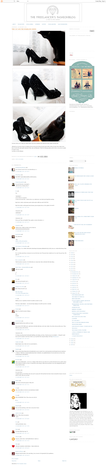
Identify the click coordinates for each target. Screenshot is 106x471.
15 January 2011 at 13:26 (22, 426)
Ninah (16, 429)
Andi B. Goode (18, 413)
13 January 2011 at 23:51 (22, 263)
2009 (72, 340)
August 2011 (74, 279)
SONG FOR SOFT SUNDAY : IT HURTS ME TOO (82, 326)
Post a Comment (15, 458)
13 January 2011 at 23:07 (22, 214)
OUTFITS (44, 24)
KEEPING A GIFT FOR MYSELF (78, 311)
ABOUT (14, 24)
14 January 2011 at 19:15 (22, 392)
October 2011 (75, 275)
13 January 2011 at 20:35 (22, 171)
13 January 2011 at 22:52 (22, 187)
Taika (16, 444)
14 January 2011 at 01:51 (22, 283)
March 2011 (74, 289)
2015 (72, 262)
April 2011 (74, 287)
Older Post (64, 460)
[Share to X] (43, 156)
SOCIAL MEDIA (29, 24)
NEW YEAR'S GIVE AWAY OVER (79, 316)
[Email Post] (38, 156)
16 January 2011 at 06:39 (22, 448)
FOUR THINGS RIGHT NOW (78, 294)
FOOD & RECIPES (52, 24)
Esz (16, 191)
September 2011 (75, 277)
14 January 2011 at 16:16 (22, 377)
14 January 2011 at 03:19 (22, 295)
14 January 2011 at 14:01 (22, 356)
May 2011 (74, 285)
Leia (16, 395)
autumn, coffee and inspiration (21, 241)
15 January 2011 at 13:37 (22, 433)
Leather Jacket (18, 342)
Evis (16, 422)
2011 (72, 270)
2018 (72, 256)
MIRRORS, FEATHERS (76, 309)
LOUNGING (76, 208)
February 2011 (75, 291)
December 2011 (75, 271)
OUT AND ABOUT (76, 320)
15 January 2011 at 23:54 (22, 440)
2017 (72, 258)
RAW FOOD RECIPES (62, 24)
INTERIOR (37, 24)
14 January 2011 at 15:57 (22, 366)
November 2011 (75, 273)
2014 (72, 264)
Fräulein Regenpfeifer (19, 182)
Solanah (17, 309)
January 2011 (75, 293)
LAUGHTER (74, 318)
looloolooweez (18, 321)
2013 (72, 266)
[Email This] (40, 156)
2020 (72, 252)
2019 (72, 254)
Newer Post (14, 460)
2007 (72, 344)
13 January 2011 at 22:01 (22, 178)
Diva (16, 279)
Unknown (17, 436)
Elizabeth (17, 405)
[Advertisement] (81, 359)
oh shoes (21, 159)
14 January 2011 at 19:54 (22, 402)
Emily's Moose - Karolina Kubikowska (23, 267)
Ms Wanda (17, 359)
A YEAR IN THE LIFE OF (77, 336)
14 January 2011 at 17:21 (22, 384)
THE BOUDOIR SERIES (77, 324)
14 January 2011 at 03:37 (22, 305)
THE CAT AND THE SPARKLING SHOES (24, 29)
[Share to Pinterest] (47, 156)
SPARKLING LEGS (76, 307)
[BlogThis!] (42, 156)
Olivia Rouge (18, 174)
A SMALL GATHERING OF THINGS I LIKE (81, 332)
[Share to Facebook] (45, 156)
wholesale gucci (56, 336)
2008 (72, 342)
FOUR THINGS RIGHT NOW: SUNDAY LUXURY (84, 176)
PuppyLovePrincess (19, 451)
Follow (70, 375)
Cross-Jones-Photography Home (21, 293)
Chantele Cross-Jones (19, 286)
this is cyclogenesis (19, 260)
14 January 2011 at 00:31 (22, 275)
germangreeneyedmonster (20, 167)
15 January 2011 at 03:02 (22, 409)
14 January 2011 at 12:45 (22, 345)
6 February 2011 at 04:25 (22, 455)
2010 (72, 338)
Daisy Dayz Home (19, 291)
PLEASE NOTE (21, 24)
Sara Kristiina (18, 234)
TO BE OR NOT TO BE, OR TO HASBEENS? (83, 224)
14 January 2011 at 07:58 (22, 329)
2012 (72, 268)
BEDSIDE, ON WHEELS (79, 167)
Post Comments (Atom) (21, 463)
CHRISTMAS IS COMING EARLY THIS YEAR (83, 192)
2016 (72, 260)
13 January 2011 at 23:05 (22, 207)
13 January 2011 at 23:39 (22, 243)
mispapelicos (18, 225)
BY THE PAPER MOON (78, 240)
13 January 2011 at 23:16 (22, 231)
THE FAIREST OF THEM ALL (78, 296)
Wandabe (17, 349)
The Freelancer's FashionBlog (21, 246)
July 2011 (74, 281)
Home (39, 460)
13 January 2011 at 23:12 (22, 222)
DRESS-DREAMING (76, 298)
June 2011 (74, 283)
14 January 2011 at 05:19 (22, 317)
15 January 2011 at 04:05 (22, 418)
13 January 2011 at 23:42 (22, 256)
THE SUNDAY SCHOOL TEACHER (79, 330)
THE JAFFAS (74, 328)
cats (17, 159)
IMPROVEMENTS (75, 334)
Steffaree (17, 380)
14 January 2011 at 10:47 (22, 338)
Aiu (16, 388)
